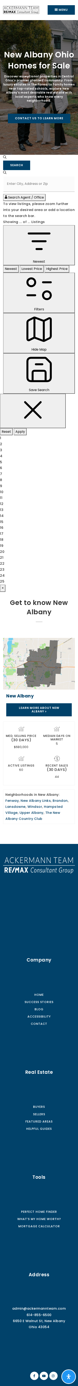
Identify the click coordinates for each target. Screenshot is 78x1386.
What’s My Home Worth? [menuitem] (39, 1219)
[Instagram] (53, 1376)
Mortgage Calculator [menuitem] (39, 1226)
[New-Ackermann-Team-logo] (21, 9)
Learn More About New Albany (39, 710)
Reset (6, 431)
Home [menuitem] (39, 995)
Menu (63, 10)
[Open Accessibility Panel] (68, 1376)
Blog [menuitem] (39, 1009)
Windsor (34, 806)
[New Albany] (39, 663)
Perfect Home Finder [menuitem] (39, 1212)
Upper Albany (31, 812)
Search (16, 165)
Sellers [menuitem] (39, 1114)
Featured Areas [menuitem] (39, 1121)
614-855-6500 (39, 1315)
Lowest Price (31, 268)
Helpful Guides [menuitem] (39, 1129)
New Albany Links (36, 800)
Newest (11, 268)
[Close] (33, 411)
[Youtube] (43, 1376)
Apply (20, 431)
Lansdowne (15, 806)
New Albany (20, 696)
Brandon (60, 800)
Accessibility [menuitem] (39, 1016)
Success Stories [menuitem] (39, 1002)
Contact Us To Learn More (39, 118)
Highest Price (57, 268)
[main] (39, 432)
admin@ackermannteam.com (39, 1308)
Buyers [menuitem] (39, 1107)
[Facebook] (33, 1376)
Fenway (12, 800)
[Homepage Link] (39, 865)
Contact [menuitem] (39, 1024)
